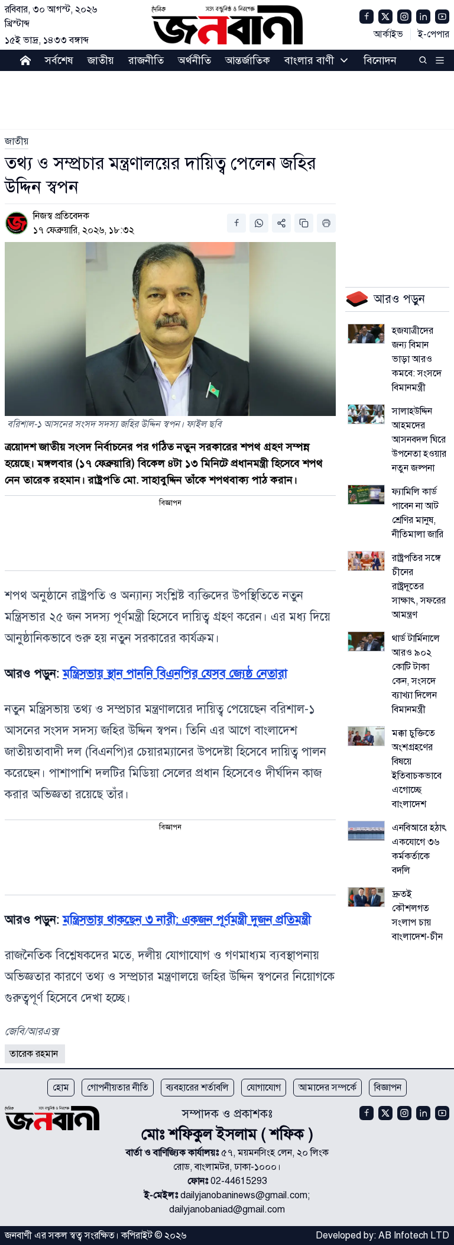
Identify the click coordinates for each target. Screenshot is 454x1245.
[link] (16, 141)
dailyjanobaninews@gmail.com (243, 1195)
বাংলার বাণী (309, 60)
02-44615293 (238, 1181)
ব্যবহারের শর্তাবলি (197, 1088)
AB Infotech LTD (413, 1235)
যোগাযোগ (264, 1088)
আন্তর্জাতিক (247, 60)
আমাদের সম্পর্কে (327, 1088)
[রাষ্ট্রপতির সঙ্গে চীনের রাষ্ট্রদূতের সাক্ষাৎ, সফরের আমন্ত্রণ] (366, 561)
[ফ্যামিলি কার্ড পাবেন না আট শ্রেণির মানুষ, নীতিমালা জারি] (366, 495)
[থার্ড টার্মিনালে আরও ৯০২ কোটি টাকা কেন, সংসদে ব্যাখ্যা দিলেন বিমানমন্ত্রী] (366, 641)
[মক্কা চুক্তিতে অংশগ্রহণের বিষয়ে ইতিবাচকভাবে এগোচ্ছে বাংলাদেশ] (366, 736)
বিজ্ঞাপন (387, 1088)
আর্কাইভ (388, 34)
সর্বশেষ (59, 60)
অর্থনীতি (194, 60)
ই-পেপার (433, 34)
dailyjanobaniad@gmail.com (227, 1209)
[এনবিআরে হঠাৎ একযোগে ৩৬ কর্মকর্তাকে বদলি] (366, 831)
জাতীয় (100, 60)
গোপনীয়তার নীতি (117, 1088)
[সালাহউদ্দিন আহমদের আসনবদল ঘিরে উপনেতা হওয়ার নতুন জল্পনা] (366, 414)
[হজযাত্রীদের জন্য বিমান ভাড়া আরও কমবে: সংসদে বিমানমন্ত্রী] (366, 334)
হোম (61, 1088)
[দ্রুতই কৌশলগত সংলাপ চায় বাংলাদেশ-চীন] (366, 897)
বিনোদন (380, 60)
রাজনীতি (146, 60)
